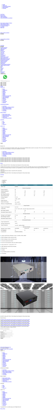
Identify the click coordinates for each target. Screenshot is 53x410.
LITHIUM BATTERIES (6, 6)
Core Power (4, 106)
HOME (3, 4)
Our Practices (4, 101)
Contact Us (4, 124)
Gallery (3, 122)
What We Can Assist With (6, 95)
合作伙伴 (4, 102)
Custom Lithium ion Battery (7, 108)
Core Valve (4, 99)
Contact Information (5, 96)
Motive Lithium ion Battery (6, 153)
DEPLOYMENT (5, 7)
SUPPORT (4, 8)
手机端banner (4, 90)
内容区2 (3, 91)
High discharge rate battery (6, 115)
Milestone (4, 92)
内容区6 (3, 94)
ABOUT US (4, 5)
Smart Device (4, 117)
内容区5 (3, 93)
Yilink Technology (5, 97)
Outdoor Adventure (5, 116)
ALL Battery (4, 110)
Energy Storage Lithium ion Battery (8, 152)
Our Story (4, 100)
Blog (3, 121)
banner (3, 88)
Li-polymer (4, 109)
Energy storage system (6, 114)
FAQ (3, 123)
